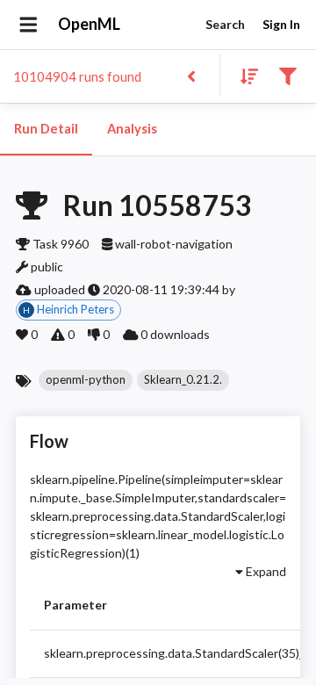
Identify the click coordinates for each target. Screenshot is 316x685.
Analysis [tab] (132, 128)
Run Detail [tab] (46, 128)
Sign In (281, 24)
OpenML (89, 23)
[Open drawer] (28, 24)
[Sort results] (244, 75)
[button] (86, 380)
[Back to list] (191, 75)
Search (225, 24)
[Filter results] (287, 75)
